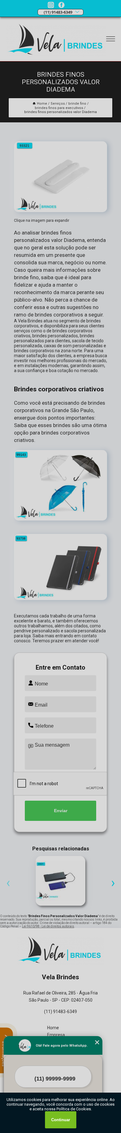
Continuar (60, 1119)
